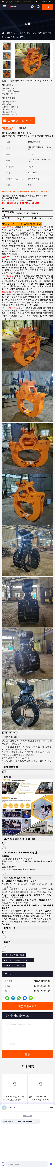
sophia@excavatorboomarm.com (17, 2)
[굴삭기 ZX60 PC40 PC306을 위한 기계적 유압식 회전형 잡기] (40, 1084)
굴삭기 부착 (18, 33)
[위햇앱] (19, 998)
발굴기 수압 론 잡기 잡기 (14, 955)
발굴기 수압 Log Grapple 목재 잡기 (18, 960)
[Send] (51, 1164)
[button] (7, 77)
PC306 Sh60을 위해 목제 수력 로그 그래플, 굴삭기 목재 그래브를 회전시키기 (14, 1098)
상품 (9, 33)
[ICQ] (30, 998)
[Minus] (51, 1107)
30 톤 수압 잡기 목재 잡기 (14, 965)
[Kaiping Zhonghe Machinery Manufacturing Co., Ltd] (13, 7)
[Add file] (3, 1164)
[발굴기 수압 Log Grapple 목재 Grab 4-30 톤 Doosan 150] (32, 60)
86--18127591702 (45, 2)
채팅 (47, 7)
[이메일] (24, 998)
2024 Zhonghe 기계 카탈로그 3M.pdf (17, 200)
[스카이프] (13, 998)
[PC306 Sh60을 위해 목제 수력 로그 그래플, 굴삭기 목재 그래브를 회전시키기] (14, 1084)
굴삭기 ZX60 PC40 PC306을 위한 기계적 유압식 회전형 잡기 (40, 1098)
